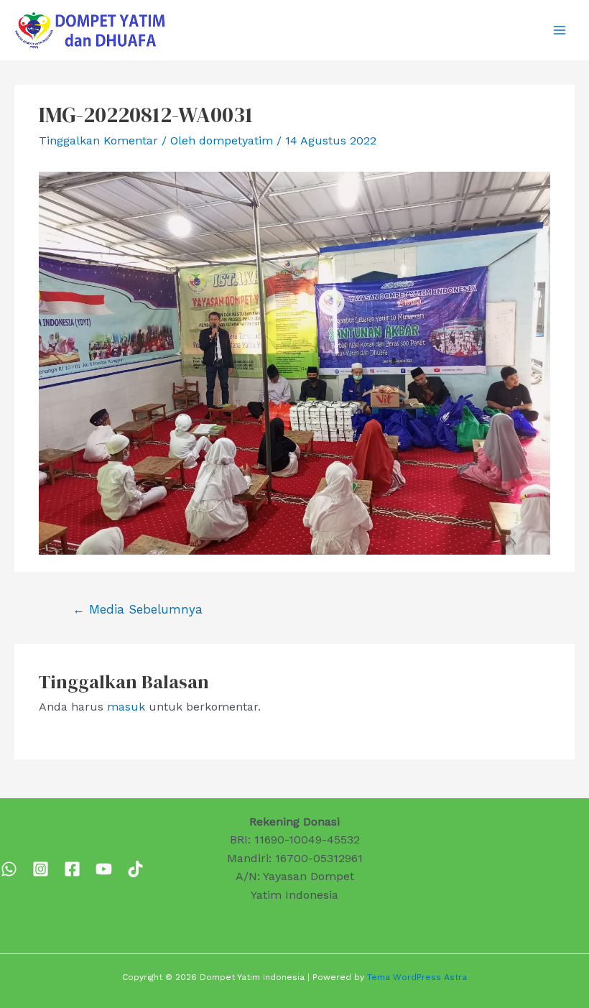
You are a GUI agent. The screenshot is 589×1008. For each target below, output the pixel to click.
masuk (126, 706)
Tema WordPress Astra (417, 977)
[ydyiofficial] (135, 869)
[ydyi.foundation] (40, 869)
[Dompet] (72, 869)
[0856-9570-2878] (9, 869)
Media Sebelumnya (138, 609)
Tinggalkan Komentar (98, 140)
